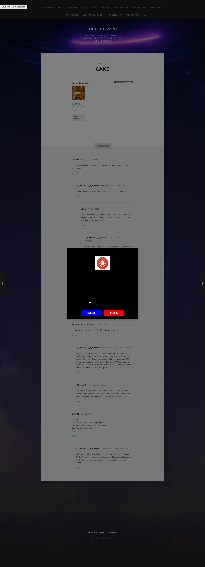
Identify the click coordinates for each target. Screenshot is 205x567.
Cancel (114, 313)
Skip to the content (13, 7)
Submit (91, 313)
